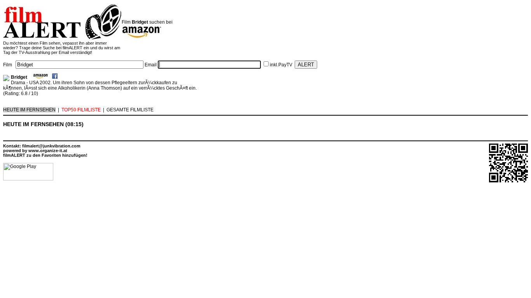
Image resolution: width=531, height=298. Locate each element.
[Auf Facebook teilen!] (55, 77)
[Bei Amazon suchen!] (41, 77)
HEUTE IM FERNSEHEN (29, 110)
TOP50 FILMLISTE (81, 110)
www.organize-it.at (47, 150)
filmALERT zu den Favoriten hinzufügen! (45, 155)
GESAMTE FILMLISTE (130, 110)
